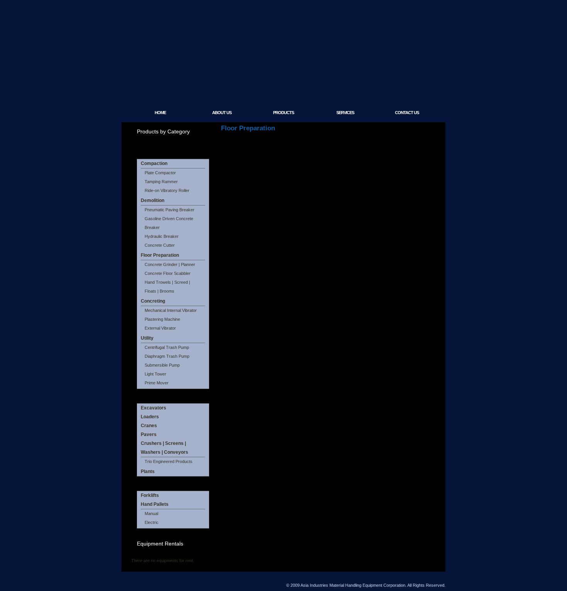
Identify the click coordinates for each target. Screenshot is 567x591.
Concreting (153, 301)
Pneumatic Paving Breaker (169, 209)
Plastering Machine (162, 319)
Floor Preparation (160, 255)
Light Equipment (159, 151)
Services (345, 112)
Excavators (153, 408)
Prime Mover (157, 383)
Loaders (150, 416)
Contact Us (407, 112)
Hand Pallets (155, 504)
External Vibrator (160, 328)
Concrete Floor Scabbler (168, 273)
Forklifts (150, 495)
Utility (147, 338)
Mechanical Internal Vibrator (171, 310)
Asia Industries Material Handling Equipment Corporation (230, 79)
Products (283, 112)
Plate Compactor (160, 172)
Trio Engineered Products (168, 461)
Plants (148, 471)
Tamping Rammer (161, 181)
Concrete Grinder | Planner (170, 264)
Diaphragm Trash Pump (167, 356)
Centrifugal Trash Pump (167, 347)
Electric (152, 522)
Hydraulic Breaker (162, 236)
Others (146, 483)
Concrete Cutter (160, 245)
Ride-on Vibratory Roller (167, 190)
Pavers (149, 434)
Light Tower (155, 374)
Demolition (152, 200)
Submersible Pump (162, 365)
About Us (221, 112)
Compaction (154, 163)
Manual (151, 513)
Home (160, 112)
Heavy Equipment (160, 396)
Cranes (149, 425)
